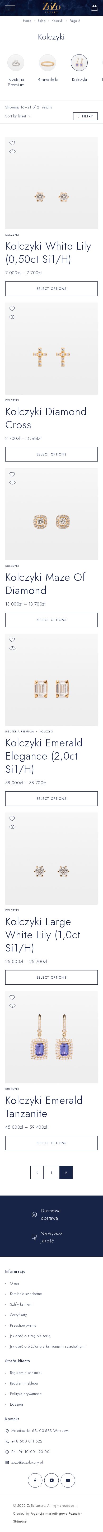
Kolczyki (57, 20)
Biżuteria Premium (19, 731)
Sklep (42, 20)
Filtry (87, 116)
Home (27, 20)
